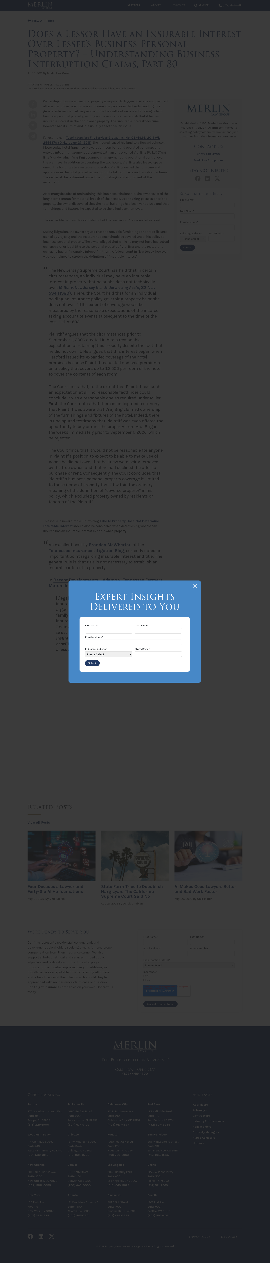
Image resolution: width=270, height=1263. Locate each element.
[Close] (195, 586)
